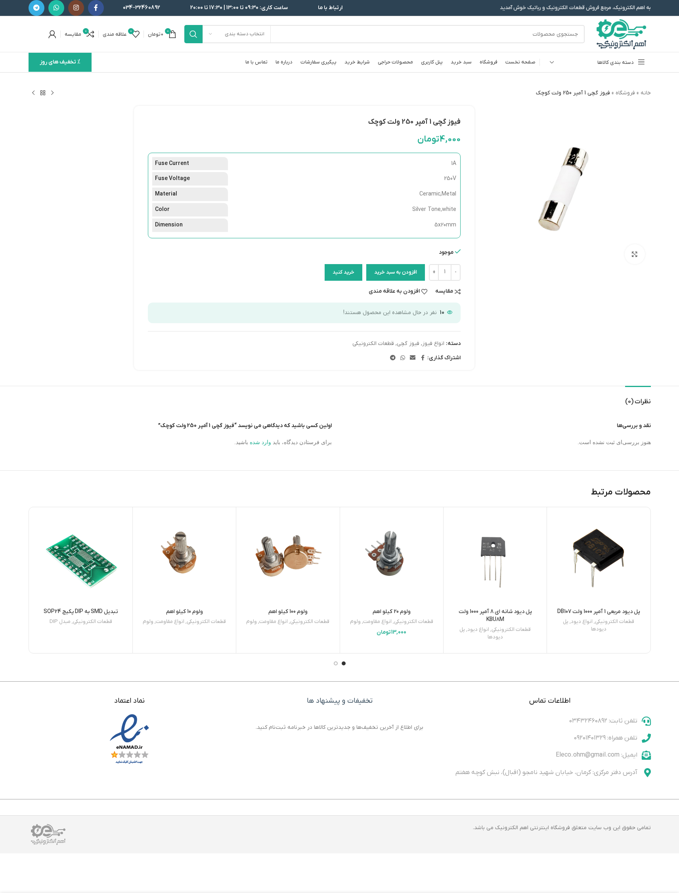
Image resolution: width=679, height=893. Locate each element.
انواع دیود (582, 621)
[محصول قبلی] (52, 93)
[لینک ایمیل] (412, 358)
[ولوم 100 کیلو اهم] (287, 558)
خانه (646, 93)
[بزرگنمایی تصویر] (635, 254)
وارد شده (260, 442)
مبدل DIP (60, 621)
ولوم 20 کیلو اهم (392, 611)
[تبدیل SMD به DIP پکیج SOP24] (80, 558)
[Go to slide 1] (344, 663)
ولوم (355, 621)
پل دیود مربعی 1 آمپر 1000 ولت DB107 (598, 611)
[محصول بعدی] (33, 93)
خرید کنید (343, 272)
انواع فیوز (433, 343)
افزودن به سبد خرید (395, 272)
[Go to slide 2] (336, 663)
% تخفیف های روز (60, 62)
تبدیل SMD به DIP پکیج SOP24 (81, 611)
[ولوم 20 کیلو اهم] (391, 558)
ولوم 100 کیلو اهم (288, 611)
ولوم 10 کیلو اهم (184, 611)
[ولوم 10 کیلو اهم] (184, 558)
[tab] (638, 398)
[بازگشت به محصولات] (43, 93)
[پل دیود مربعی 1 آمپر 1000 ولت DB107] (598, 558)
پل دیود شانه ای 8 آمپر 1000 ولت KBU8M (495, 615)
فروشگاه (625, 93)
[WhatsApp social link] (56, 8)
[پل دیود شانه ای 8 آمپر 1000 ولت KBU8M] (495, 558)
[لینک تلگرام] (36, 8)
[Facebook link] (96, 8)
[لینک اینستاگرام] (76, 8)
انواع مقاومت (377, 621)
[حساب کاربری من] (52, 34)
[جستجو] (193, 34)
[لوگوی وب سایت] (622, 34)
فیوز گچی (408, 343)
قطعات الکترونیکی (373, 343)
